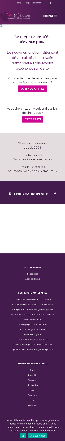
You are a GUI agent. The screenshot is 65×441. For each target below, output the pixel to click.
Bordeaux (32, 395)
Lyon (32, 390)
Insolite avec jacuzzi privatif (32, 329)
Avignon (32, 405)
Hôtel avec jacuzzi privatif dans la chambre (32, 314)
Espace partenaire (34, 3)
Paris (32, 370)
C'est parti (32, 119)
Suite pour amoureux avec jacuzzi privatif (32, 309)
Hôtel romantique (32, 319)
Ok (23, 435)
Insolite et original (32, 334)
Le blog (17, 3)
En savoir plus (37, 435)
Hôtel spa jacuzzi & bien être (32, 324)
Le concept (32, 274)
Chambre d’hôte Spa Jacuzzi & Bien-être (32, 304)
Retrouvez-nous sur (29, 194)
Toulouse (32, 380)
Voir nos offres (32, 88)
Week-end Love (32, 279)
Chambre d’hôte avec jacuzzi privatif (32, 299)
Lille (32, 400)
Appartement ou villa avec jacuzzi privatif (33, 349)
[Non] (60, 428)
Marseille (32, 375)
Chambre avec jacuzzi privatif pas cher (32, 344)
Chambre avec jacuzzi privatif (33, 339)
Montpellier (32, 385)
